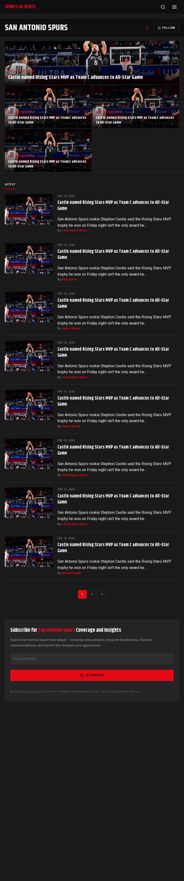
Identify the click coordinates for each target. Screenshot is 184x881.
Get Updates (95, 675)
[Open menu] (174, 7)
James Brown (71, 328)
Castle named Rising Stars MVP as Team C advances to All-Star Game (113, 205)
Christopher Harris (74, 230)
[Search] (163, 7)
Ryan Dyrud (69, 279)
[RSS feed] (147, 28)
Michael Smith (71, 573)
